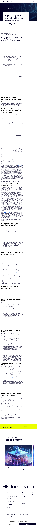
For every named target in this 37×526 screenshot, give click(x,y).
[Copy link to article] (35, 34)
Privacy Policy (18, 522)
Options (10, 524)
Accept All (27, 524)
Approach (23, 496)
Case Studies (24, 498)
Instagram (32, 498)
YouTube (31, 496)
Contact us (26, 426)
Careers (23, 503)
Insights (23, 501)
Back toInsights (10, 8)
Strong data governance (5, 302)
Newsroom (5, 518)
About (23, 499)
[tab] (17, 472)
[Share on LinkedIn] (32, 34)
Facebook (32, 499)
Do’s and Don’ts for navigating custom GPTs (13, 181)
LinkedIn (31, 494)
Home (23, 494)
